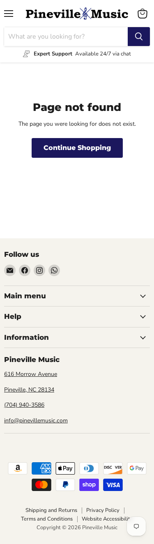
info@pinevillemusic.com (36, 420)
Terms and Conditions (47, 519)
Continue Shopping (77, 148)
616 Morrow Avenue (30, 374)
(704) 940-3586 (24, 405)
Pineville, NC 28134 (29, 390)
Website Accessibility (107, 519)
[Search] (139, 36)
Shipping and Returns (51, 510)
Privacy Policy (103, 510)
